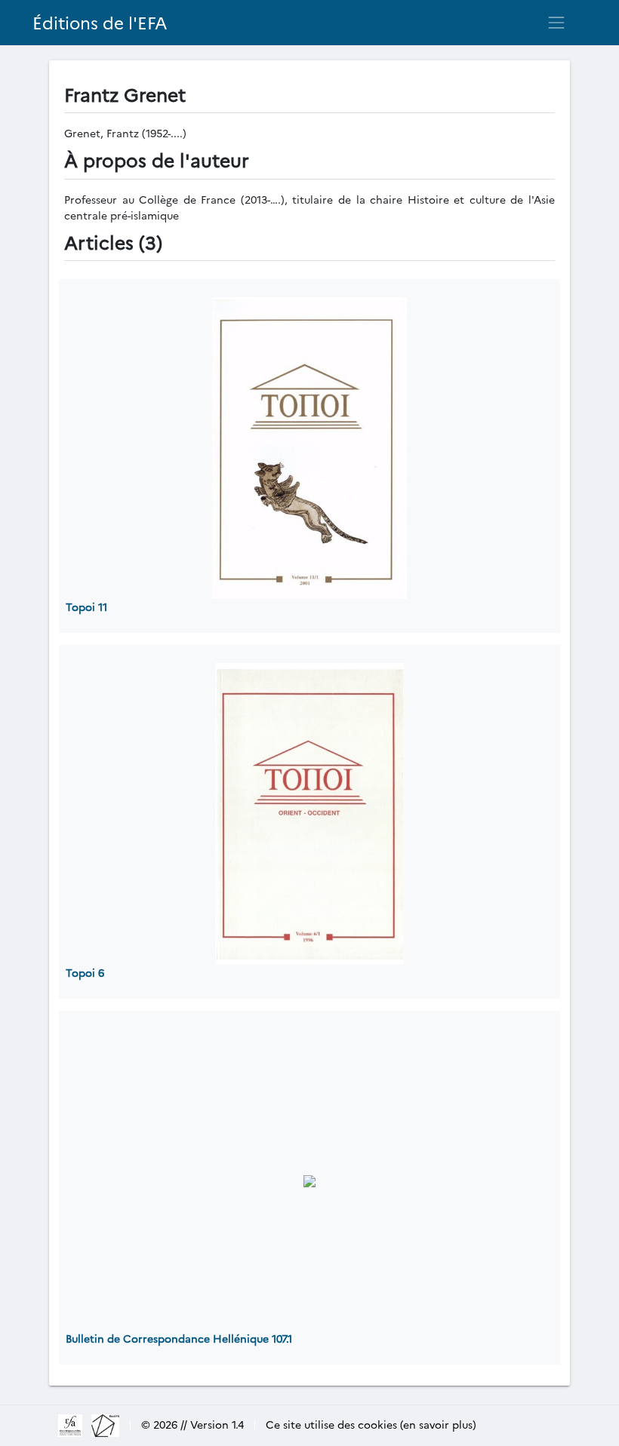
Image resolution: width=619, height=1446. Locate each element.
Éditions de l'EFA (100, 22)
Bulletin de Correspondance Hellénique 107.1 (179, 1338)
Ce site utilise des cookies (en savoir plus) (371, 1424)
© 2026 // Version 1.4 (192, 1424)
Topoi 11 (86, 606)
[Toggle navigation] (556, 22)
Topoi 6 (85, 972)
